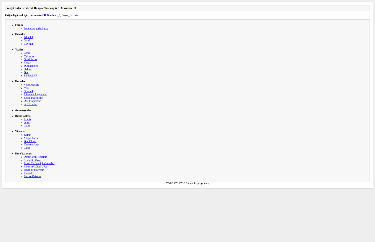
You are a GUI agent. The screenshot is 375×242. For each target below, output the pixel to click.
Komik (27, 119)
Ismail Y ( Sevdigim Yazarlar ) (39, 163)
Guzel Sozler (30, 59)
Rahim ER (29, 173)
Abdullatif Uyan (32, 160)
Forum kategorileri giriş (36, 28)
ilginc (27, 122)
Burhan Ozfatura (32, 176)
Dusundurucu (31, 65)
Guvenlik (28, 43)
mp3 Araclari (30, 104)
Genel (27, 40)
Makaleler (29, 56)
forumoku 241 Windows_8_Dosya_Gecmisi (54, 15)
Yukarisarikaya (31, 144)
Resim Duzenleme (33, 97)
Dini (26, 72)
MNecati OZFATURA (35, 166)
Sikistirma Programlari (35, 94)
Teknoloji (28, 37)
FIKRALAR (30, 75)
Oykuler (28, 69)
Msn (26, 87)
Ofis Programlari (32, 100)
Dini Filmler (30, 141)
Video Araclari (31, 84)
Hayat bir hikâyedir (34, 169)
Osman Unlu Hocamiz (35, 156)
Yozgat (27, 62)
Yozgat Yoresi (31, 138)
